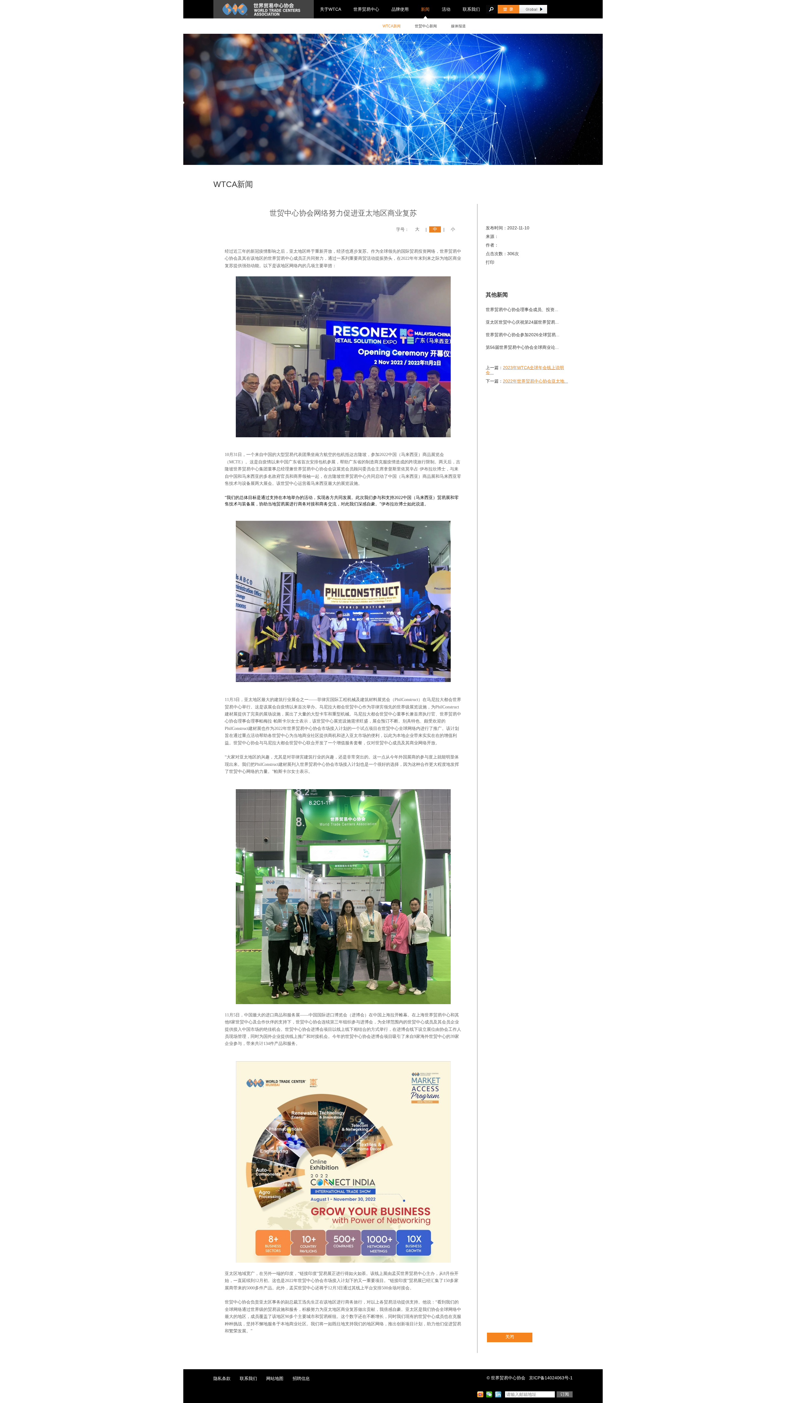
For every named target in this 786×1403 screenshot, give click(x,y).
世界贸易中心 (366, 9)
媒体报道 (458, 26)
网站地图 (274, 1378)
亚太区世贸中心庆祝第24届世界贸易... (522, 322)
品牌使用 (400, 9)
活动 (446, 9)
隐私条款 (222, 1378)
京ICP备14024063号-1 (551, 1377)
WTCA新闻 (392, 26)
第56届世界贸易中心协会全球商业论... (522, 347)
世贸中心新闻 (426, 26)
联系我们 (471, 9)
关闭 (509, 1336)
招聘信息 (301, 1378)
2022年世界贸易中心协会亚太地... (535, 381)
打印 (490, 262)
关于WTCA (330, 9)
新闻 (425, 9)
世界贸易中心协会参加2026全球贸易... (522, 334)
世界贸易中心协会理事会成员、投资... (522, 309)
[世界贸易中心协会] (263, 9)
